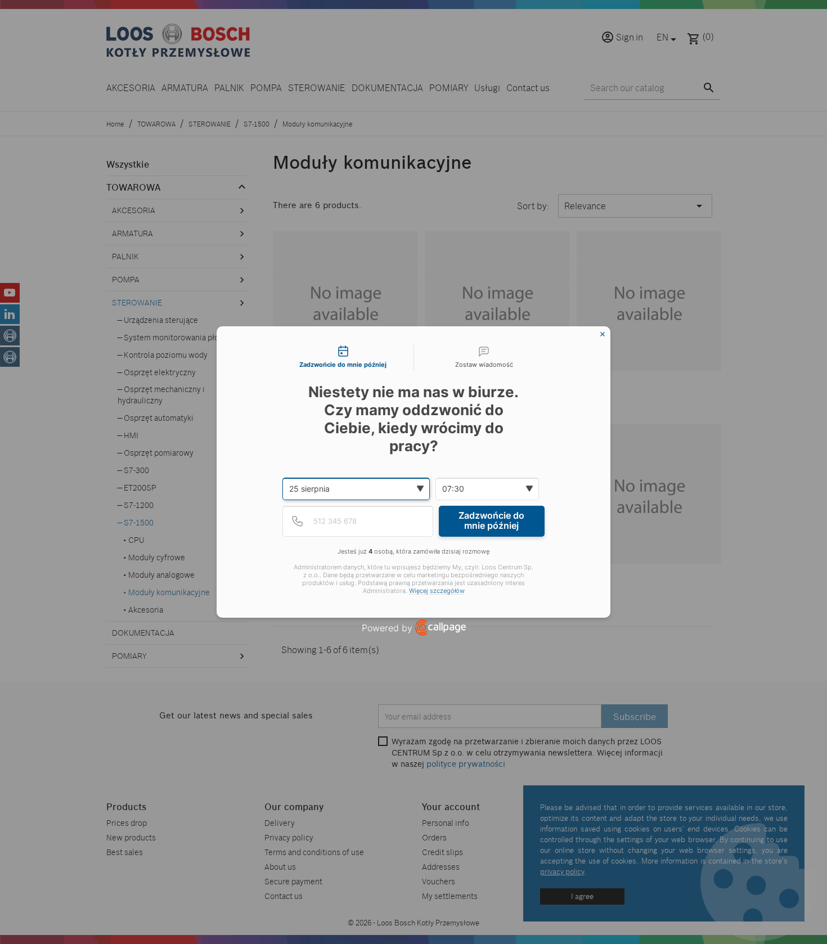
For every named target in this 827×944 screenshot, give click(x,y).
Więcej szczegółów (437, 591)
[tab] (343, 357)
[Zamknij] (602, 334)
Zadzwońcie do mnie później (491, 520)
